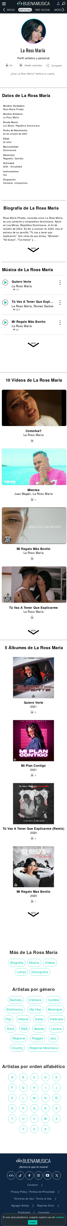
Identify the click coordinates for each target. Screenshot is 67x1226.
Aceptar (32, 1222)
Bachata (16, 999)
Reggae (37, 1038)
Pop (8, 1019)
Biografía (17, 962)
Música (59, 9)
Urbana (23, 1019)
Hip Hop (35, 1009)
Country (17, 1047)
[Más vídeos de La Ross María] (33, 632)
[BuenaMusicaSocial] (11, 1175)
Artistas (25, 9)
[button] (54, 66)
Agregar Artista (20, 1205)
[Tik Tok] (20, 1175)
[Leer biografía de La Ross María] (33, 249)
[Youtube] (48, 1175)
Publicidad (24, 1212)
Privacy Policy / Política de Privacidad (33, 1191)
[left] (4, 10)
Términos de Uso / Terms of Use (33, 1198)
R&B (24, 1028)
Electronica (15, 1009)
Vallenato (56, 1019)
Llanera (56, 1028)
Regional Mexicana (43, 1047)
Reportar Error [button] (45, 1205)
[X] (57, 1175)
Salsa (39, 1019)
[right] (63, 10)
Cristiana (34, 999)
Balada (39, 1028)
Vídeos (50, 962)
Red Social (42, 9)
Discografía (39, 972)
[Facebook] (29, 1175)
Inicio (11, 9)
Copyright (43, 1212)
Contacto (32, 1184)
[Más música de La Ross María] (33, 344)
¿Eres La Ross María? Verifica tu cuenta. (33, 73)
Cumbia (53, 999)
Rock (10, 1028)
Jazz (53, 1038)
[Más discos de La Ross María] (33, 914)
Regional (18, 1038)
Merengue (55, 1009)
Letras (21, 972)
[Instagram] (39, 1175)
